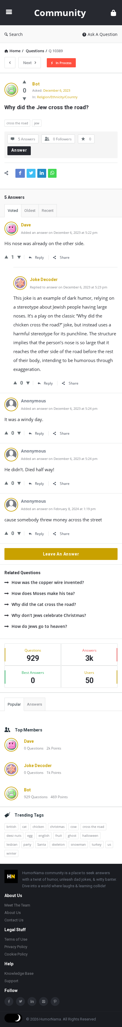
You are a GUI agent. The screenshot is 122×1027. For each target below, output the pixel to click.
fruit (58, 835)
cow (73, 826)
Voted (13, 210)
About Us (12, 912)
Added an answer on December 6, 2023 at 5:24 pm (59, 408)
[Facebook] (8, 1001)
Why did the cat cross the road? (44, 604)
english (43, 835)
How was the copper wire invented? (48, 582)
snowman (78, 844)
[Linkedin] (32, 1001)
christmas (57, 826)
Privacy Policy (15, 947)
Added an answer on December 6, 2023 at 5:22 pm (59, 232)
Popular (14, 704)
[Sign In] (113, 12)
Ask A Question (103, 34)
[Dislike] (24, 98)
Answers (34, 704)
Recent (48, 210)
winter (11, 853)
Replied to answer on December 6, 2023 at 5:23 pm (68, 287)
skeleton (58, 844)
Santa (41, 844)
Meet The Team (17, 905)
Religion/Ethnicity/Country (57, 97)
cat (24, 826)
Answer (19, 150)
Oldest (30, 210)
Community (60, 13)
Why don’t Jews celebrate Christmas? (49, 615)
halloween (90, 835)
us (109, 844)
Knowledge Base (18, 973)
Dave (29, 741)
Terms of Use (15, 939)
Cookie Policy (16, 954)
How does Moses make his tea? (43, 593)
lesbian (12, 844)
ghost (72, 835)
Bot (27, 790)
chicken (38, 826)
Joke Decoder (38, 765)
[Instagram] (43, 1001)
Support (11, 981)
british (11, 826)
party (27, 844)
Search (16, 34)
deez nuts (14, 835)
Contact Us (13, 920)
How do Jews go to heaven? (39, 626)
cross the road (17, 123)
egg (30, 835)
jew (36, 123)
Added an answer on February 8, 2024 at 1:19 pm (58, 509)
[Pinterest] (55, 1001)
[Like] (24, 81)
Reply (39, 257)
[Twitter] (20, 1001)
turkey (97, 844)
